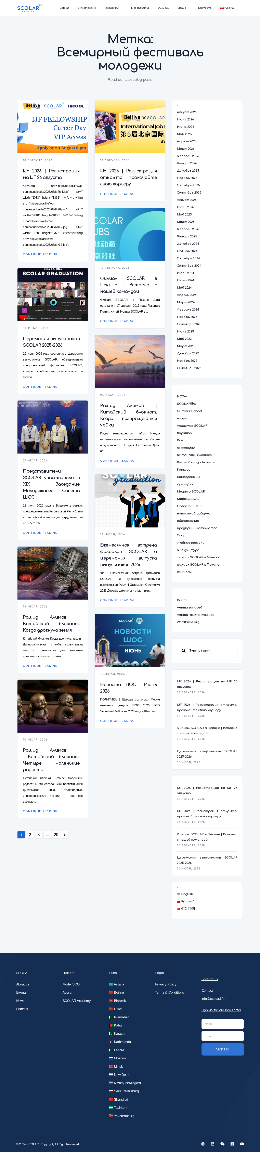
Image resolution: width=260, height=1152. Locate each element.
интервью (186, 447)
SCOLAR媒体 (186, 404)
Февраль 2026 (188, 156)
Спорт (182, 535)
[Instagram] (203, 1144)
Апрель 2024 (187, 295)
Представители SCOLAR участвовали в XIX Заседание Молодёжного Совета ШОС (51, 484)
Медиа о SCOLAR (191, 491)
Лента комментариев (195, 615)
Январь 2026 (187, 163)
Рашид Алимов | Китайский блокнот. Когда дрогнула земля (51, 624)
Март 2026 (186, 148)
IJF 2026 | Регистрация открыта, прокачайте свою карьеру (128, 177)
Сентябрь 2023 (189, 324)
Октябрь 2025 (188, 185)
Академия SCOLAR (192, 426)
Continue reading (40, 254)
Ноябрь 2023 (187, 317)
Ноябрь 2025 (187, 178)
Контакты (205, 7)
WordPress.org (188, 622)
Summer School (189, 411)
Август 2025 (187, 200)
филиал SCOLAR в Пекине (198, 564)
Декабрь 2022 (188, 353)
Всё (180, 440)
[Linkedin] (212, 1144)
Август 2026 (187, 112)
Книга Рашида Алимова (197, 462)
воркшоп (184, 433)
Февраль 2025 (188, 229)
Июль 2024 (185, 273)
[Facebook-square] (232, 1144)
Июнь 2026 (185, 127)
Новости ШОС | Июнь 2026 (128, 688)
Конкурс (183, 469)
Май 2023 (184, 339)
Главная (64, 7)
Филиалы (163, 7)
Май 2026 (184, 134)
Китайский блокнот (194, 455)
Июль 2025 (185, 207)
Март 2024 (186, 302)
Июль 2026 (185, 119)
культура (185, 484)
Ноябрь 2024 (187, 251)
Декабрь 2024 (188, 244)
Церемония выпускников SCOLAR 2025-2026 (51, 342)
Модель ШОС (188, 499)
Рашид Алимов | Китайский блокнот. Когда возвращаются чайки (128, 415)
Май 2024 (184, 287)
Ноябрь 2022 (187, 361)
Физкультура (188, 550)
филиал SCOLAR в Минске (198, 557)
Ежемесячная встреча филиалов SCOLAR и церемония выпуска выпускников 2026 (128, 555)
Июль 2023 (185, 331)
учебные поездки (191, 543)
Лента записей (189, 607)
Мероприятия (140, 7)
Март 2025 (186, 222)
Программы (111, 7)
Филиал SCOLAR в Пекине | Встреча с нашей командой (128, 285)
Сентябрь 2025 (189, 192)
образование (188, 521)
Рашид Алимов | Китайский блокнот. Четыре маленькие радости (51, 760)
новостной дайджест (195, 513)
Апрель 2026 (187, 141)
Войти (182, 600)
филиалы (184, 572)
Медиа (182, 7)
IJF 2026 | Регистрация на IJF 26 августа (51, 174)
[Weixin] (222, 1144)
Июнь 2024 (185, 280)
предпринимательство (197, 528)
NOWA (182, 396)
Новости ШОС (189, 506)
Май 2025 (184, 214)
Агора (182, 418)
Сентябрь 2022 (189, 368)
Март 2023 (186, 346)
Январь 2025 (187, 236)
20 (56, 835)
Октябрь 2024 (188, 258)
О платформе (86, 7)
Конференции (188, 477)
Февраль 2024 (188, 309)
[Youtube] (242, 1144)
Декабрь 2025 (188, 170)
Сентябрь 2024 (189, 265)
